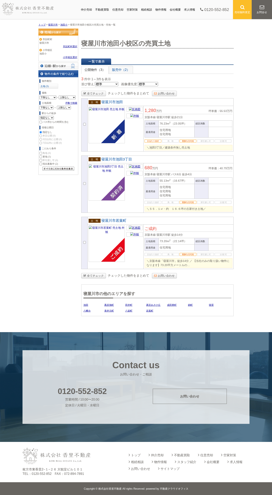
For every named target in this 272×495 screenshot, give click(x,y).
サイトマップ (170, 468)
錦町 (190, 305)
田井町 (128, 305)
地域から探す (58, 32)
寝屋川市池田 (112, 102)
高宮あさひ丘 (153, 305)
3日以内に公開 (52, 139)
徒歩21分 (177, 117)
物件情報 (160, 9)
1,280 (150, 110)
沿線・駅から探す (58, 65)
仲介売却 (86, 9)
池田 (85, 305)
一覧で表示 (96, 61)
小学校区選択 (70, 57)
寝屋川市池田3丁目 (116, 159)
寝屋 (211, 305)
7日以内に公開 (52, 143)
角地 (47, 153)
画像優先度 (129, 84)
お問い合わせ (166, 93)
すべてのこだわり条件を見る (58, 169)
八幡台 (87, 310)
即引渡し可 (50, 160)
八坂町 (128, 310)
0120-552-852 (216, 9)
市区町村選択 (70, 46)
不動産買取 (102, 9)
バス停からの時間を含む (56, 122)
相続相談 (146, 9)
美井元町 (109, 310)
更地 (47, 156)
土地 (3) (44, 86)
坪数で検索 (71, 103)
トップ (136, 455)
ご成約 (151, 228)
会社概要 (175, 9)
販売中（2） (121, 69)
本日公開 (49, 135)
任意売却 (117, 9)
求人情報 (189, 9)
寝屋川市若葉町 (113, 221)
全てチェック (95, 93)
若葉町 (149, 310)
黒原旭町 (109, 305)
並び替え (87, 84)
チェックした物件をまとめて (128, 93)
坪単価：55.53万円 (220, 111)
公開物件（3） (94, 69)
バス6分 (176, 174)
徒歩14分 (177, 234)
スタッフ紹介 (186, 462)
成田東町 (172, 305)
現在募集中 (50, 163)
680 (148, 167)
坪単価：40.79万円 (220, 168)
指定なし (47, 132)
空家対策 (132, 9)
